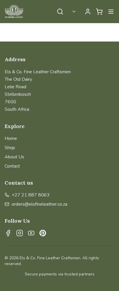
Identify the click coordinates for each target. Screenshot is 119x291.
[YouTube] (31, 233)
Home (11, 138)
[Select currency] (74, 11)
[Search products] (60, 11)
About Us (14, 157)
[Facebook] (8, 233)
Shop (10, 147)
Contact (12, 166)
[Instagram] (19, 233)
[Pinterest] (42, 233)
